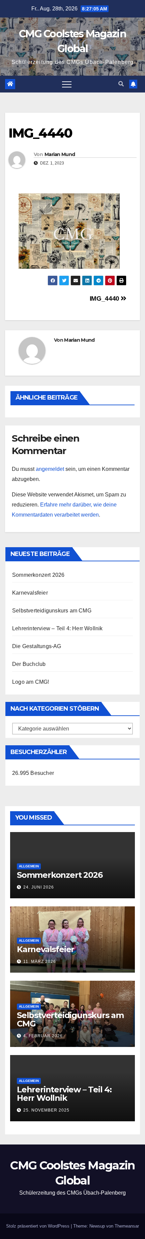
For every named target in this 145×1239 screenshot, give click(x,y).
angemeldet (50, 469)
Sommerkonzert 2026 (38, 575)
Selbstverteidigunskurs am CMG (51, 610)
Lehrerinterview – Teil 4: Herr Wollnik (57, 628)
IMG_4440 (105, 298)
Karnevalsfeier (30, 593)
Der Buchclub (29, 664)
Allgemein (29, 866)
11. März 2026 (39, 961)
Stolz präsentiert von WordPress (38, 1226)
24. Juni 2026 (38, 887)
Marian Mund (60, 154)
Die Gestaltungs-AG (36, 646)
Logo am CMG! (30, 682)
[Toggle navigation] (67, 84)
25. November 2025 (46, 1110)
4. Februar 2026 (43, 1036)
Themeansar (127, 1226)
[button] (121, 84)
